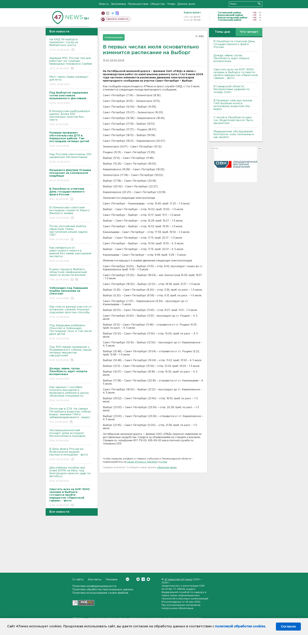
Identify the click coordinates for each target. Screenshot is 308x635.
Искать (259, 3)
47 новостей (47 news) (178, 580)
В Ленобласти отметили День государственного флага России (234, 44)
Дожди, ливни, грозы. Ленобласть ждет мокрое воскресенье (231, 58)
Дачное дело (186, 4)
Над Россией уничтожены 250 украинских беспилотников (70, 158)
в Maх (163, 462)
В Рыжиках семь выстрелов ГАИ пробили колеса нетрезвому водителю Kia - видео (233, 104)
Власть (104, 4)
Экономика (118, 4)
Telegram (143, 579)
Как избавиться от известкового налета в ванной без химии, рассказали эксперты (70, 254)
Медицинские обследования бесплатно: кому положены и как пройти (234, 134)
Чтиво (171, 4)
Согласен (288, 626)
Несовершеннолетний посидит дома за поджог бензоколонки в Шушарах (67, 435)
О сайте (78, 579)
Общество (157, 4)
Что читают (249, 32)
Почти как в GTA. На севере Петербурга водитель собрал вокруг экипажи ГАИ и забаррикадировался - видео (70, 415)
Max (148, 579)
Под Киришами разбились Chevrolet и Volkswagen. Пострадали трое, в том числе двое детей (70, 332)
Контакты (94, 579)
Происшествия (138, 4)
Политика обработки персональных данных (102, 589)
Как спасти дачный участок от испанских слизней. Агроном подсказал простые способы (70, 312)
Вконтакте (138, 579)
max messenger (117, 13)
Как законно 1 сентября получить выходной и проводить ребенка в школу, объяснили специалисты (69, 393)
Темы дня (222, 32)
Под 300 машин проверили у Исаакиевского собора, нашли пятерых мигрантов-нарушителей (70, 353)
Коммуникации (114, 38)
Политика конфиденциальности (94, 586)
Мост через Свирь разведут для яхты (69, 80)
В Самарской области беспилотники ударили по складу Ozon (232, 89)
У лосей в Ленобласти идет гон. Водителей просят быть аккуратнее (233, 120)
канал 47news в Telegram (142, 462)
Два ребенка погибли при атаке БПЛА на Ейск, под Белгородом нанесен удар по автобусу (70, 474)
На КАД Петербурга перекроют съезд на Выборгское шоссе (63, 44)
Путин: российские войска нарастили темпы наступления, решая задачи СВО (68, 232)
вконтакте (107, 13)
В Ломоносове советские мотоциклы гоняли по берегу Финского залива (69, 212)
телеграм (112, 13)
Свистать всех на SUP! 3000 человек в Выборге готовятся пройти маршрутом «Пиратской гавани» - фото (236, 73)
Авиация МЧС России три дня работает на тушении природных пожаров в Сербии (70, 63)
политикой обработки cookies (240, 626)
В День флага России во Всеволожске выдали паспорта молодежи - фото (68, 454)
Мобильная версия (103, 13)
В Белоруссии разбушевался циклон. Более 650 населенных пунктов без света (69, 117)
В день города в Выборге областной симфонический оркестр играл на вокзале (68, 274)
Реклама (111, 579)
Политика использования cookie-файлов (100, 593)
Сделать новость (117, 19)
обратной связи (167, 468)
